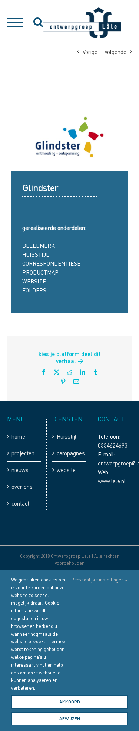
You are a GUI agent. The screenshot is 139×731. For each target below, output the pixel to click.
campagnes (69, 453)
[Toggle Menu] (14, 22)
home (18, 436)
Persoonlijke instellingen (98, 580)
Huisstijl (66, 436)
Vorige (90, 51)
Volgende (115, 51)
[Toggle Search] (38, 22)
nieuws (20, 470)
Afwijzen (69, 718)
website (66, 470)
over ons (22, 486)
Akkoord (69, 702)
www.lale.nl (112, 481)
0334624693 (113, 445)
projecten (22, 453)
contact (20, 503)
